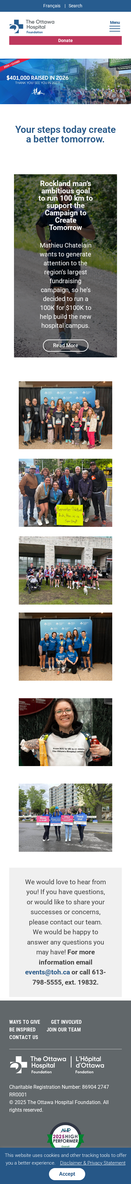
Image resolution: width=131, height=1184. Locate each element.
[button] (115, 28)
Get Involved (66, 1022)
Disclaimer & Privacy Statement (93, 1163)
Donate (65, 40)
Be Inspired (22, 1030)
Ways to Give (24, 1022)
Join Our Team (63, 1030)
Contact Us (23, 1037)
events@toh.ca (47, 972)
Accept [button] (67, 1174)
